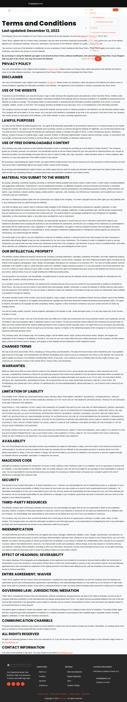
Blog (91, 40)
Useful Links (94, 43)
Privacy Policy (53, 69)
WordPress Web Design (105, 22)
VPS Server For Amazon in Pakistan (104, 32)
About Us (96, 51)
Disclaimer (51, 82)
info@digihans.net (11, 642)
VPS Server (93, 28)
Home (91, 10)
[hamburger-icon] (116, 9)
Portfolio (93, 37)
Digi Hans (63, 698)
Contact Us (96, 47)
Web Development (98, 17)
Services (92, 13)
